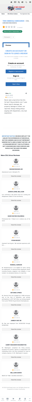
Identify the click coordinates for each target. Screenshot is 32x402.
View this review (16, 176)
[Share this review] (26, 93)
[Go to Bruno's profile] (16, 161)
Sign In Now (16, 84)
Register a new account (16, 71)
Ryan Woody (16, 240)
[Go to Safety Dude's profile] (16, 256)
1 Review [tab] (8, 45)
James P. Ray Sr (16, 320)
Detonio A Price (16, 292)
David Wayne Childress (16, 216)
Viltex (7, 93)
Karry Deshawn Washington (16, 345)
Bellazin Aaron (16, 373)
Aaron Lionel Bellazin (16, 191)
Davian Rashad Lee (16, 169)
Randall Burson (16, 265)
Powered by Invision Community (16, 389)
